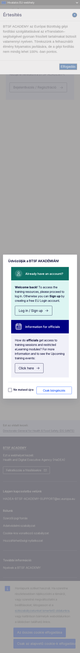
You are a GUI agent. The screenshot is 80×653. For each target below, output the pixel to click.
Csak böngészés (54, 390)
